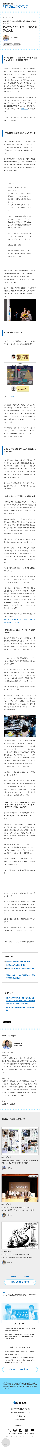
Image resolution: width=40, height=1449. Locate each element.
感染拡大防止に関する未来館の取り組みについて (20, 970)
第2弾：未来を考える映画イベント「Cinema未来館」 (20, 1009)
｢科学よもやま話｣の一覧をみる (20, 1282)
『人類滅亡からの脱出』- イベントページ (18, 961)
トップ (4, 1292)
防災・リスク (17, 44)
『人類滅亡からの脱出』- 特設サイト (16, 965)
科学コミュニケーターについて (20, 1412)
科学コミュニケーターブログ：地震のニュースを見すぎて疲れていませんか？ (20, 977)
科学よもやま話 (8, 44)
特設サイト (24, 109)
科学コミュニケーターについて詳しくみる (19, 1369)
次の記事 (26, 1277)
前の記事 (14, 1277)
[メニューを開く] (5, 1442)
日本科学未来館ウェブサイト (19, 1409)
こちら (11, 396)
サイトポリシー (19, 1416)
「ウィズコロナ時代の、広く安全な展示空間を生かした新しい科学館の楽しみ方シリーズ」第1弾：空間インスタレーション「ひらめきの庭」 (20, 1001)
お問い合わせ (19, 1420)
